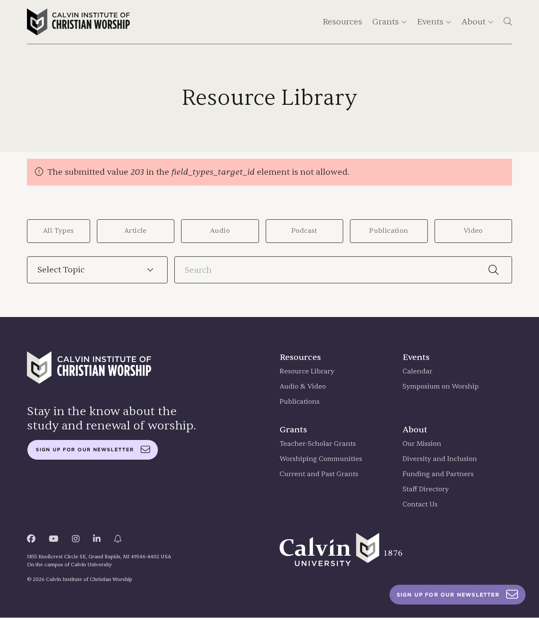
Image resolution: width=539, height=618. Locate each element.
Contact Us (420, 505)
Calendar (417, 372)
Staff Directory (426, 489)
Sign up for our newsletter (85, 450)
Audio (220, 230)
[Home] (78, 21)
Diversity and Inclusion (440, 459)
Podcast (304, 230)
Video (473, 230)
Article (135, 230)
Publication (388, 230)
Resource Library (307, 372)
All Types (58, 230)
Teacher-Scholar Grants (318, 444)
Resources (342, 21)
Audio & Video (303, 387)
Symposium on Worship (441, 387)
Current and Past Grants (319, 474)
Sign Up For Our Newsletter (448, 594)
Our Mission (422, 444)
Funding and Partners (438, 474)
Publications (300, 402)
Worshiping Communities (321, 459)
